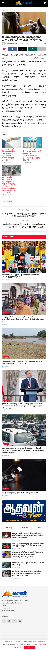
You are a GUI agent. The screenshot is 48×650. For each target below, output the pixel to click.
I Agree (29, 647)
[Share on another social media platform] (41, 49)
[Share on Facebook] (12, 49)
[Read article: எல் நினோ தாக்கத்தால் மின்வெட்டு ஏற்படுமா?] (24, 475)
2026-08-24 (6, 279)
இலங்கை (5, 270)
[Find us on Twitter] (9, 621)
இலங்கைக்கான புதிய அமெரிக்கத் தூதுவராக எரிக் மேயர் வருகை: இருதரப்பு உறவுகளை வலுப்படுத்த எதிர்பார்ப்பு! (22, 406)
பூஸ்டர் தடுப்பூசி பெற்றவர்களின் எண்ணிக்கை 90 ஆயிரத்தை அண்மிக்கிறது (8, 153)
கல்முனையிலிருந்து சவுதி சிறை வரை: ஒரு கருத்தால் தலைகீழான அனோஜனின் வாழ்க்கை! (28, 554)
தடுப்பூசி (9, 201)
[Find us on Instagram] (14, 621)
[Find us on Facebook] (4, 621)
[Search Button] (45, 3)
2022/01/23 (24, 43)
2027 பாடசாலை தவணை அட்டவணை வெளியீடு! (28, 564)
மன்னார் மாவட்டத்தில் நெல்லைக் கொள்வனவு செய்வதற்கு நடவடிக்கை (21, 276)
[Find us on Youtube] (20, 621)
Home (3, 10)
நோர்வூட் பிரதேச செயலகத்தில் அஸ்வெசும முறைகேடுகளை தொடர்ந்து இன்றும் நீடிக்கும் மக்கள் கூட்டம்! (23, 319)
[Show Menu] (3, 3)
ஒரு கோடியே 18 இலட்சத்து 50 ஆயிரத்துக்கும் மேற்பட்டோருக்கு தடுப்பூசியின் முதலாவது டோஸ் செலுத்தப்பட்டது (9, 184)
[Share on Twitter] (22, 49)
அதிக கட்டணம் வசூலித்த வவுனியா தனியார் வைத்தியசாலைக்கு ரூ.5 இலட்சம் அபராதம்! (27, 573)
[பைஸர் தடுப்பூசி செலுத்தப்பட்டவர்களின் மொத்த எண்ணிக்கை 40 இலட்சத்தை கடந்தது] (32, 142)
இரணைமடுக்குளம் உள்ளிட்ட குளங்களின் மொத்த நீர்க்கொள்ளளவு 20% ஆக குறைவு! (22, 362)
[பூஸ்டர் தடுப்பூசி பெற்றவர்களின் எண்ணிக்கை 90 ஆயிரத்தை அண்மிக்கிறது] (11, 142)
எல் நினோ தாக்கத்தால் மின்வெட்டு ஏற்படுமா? (20, 493)
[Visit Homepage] (24, 3)
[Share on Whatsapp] (32, 49)
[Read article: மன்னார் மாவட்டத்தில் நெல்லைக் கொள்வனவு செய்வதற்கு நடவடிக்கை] (24, 257)
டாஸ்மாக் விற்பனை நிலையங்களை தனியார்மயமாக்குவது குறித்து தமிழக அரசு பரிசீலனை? (27, 535)
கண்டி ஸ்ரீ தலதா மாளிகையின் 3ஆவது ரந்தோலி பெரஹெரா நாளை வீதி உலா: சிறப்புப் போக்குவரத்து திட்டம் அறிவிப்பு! (23, 450)
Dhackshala (12, 43)
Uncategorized (11, 10)
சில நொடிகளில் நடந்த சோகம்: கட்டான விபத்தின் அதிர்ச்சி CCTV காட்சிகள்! (28, 545)
